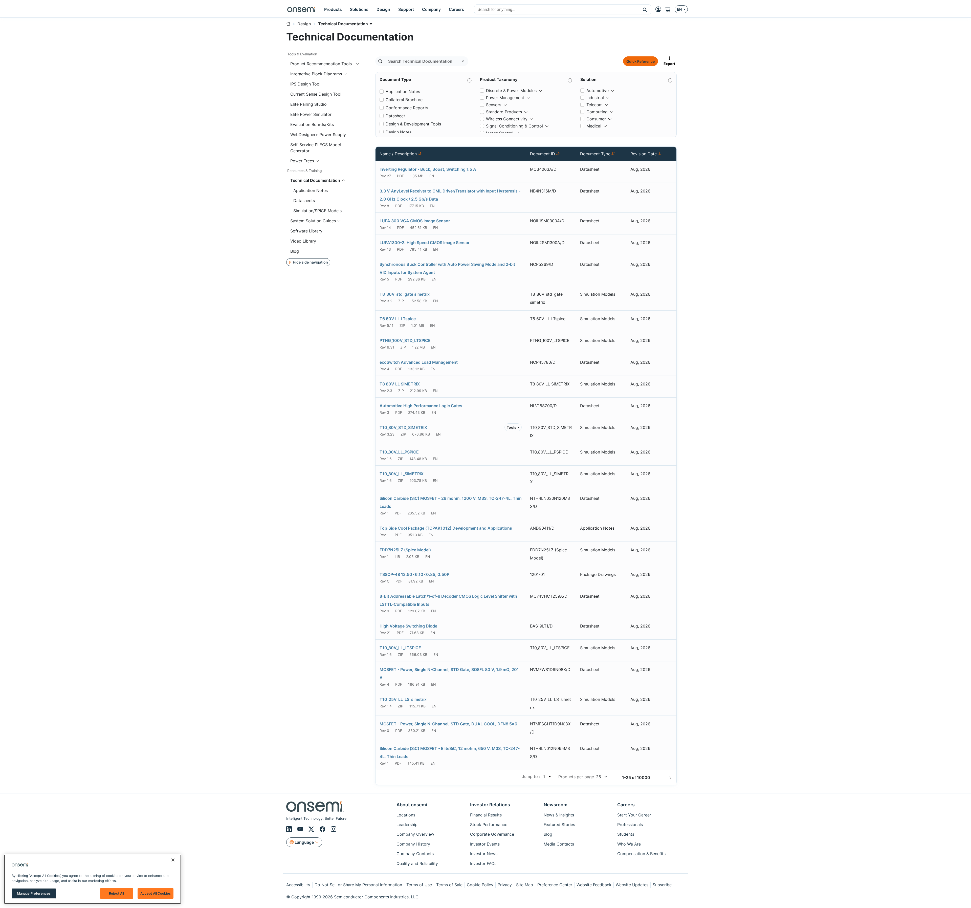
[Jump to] (549, 776)
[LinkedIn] (289, 829)
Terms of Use (419, 884)
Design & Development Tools (413, 123)
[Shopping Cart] (670, 9)
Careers (626, 804)
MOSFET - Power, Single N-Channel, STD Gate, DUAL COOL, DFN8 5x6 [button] (448, 723)
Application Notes (310, 190)
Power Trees (302, 160)
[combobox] (556, 10)
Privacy (505, 884)
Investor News (483, 853)
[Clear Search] (463, 61)
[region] (92, 879)
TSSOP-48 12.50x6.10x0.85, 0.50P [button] (414, 574)
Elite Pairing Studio (308, 104)
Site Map (524, 884)
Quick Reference (640, 61)
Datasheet (395, 115)
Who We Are (629, 844)
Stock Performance (488, 824)
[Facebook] (323, 829)
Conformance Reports (407, 107)
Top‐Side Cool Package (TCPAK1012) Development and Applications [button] (446, 528)
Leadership (406, 824)
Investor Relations (490, 804)
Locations (405, 814)
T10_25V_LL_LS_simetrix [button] (403, 699)
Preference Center (554, 884)
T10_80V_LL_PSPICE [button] (399, 452)
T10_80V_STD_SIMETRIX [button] (403, 427)
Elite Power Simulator (311, 114)
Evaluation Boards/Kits (312, 124)
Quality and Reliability (417, 863)
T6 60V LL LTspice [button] (398, 318)
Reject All (116, 893)
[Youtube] (300, 829)
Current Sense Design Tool (315, 94)
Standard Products (504, 111)
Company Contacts (415, 853)
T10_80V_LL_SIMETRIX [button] (402, 473)
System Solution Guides (313, 220)
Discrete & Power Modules (511, 90)
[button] (644, 9)
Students (625, 834)
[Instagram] (333, 829)
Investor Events (485, 844)
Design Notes (398, 132)
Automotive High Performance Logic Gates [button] (421, 405)
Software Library (306, 230)
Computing (597, 111)
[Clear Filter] (469, 79)
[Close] (173, 860)
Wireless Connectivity (506, 118)
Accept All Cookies (155, 893)
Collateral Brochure (404, 99)
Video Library (303, 241)
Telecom (594, 104)
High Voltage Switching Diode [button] (408, 626)
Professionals (630, 824)
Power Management (505, 97)
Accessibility (298, 884)
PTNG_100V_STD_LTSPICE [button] (405, 340)
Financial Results (486, 814)
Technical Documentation (315, 180)
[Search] (380, 61)
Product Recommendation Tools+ (322, 63)
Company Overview (415, 834)
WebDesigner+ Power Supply (318, 134)
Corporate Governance (492, 834)
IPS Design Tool (305, 84)
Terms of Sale (449, 884)
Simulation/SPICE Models (317, 210)
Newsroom (555, 804)
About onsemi (411, 804)
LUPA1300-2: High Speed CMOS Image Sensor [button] (425, 242)
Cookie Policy (480, 884)
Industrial (595, 97)
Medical (593, 125)
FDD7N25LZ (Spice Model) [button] (405, 549)
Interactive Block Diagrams (316, 73)
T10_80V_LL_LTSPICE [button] (400, 647)
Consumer (596, 118)
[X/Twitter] (312, 829)
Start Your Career (634, 814)
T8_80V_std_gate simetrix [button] (405, 294)
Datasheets (304, 200)
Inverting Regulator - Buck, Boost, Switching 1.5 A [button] (428, 169)
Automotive (597, 90)
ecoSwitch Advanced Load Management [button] (419, 362)
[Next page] (670, 777)
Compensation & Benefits (641, 853)
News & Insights (559, 814)
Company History (413, 844)
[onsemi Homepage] (301, 9)
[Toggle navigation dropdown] (358, 64)
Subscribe (662, 884)
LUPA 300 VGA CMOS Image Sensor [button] (415, 220)
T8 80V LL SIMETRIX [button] (400, 383)
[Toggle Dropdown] (540, 89)
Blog (294, 251)
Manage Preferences (34, 893)
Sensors (493, 104)
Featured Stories (559, 824)
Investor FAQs (483, 863)
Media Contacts (559, 844)
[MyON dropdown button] (659, 9)
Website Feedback (594, 884)
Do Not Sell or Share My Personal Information (358, 884)
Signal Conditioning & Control (514, 125)
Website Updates (632, 884)
